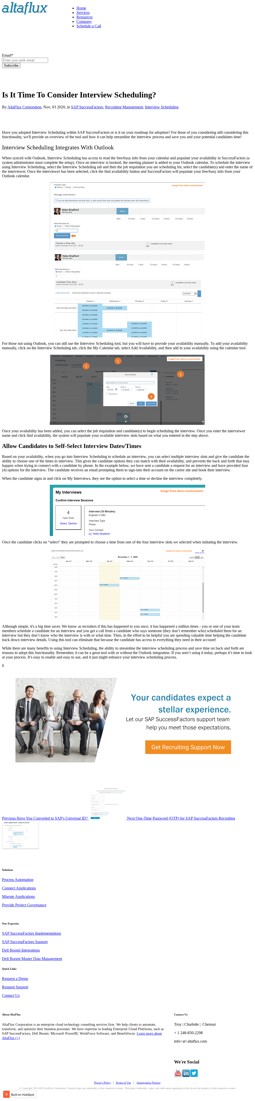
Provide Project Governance (24, 905)
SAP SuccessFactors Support (25, 942)
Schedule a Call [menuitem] (88, 26)
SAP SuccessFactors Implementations (31, 933)
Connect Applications (19, 888)
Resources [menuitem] (84, 17)
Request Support (15, 987)
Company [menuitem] (84, 21)
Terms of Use (123, 1082)
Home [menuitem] (81, 8)
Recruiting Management (124, 107)
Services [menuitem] (83, 12)
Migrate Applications (18, 896)
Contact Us (11, 995)
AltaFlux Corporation (24, 107)
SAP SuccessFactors (87, 107)
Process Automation (17, 880)
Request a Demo (15, 978)
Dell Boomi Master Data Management (32, 959)
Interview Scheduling (162, 107)
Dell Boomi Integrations (21, 950)
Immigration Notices (148, 1082)
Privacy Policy (102, 1082)
